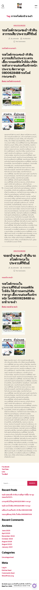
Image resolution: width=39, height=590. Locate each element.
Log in (4, 567)
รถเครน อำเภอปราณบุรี (27, 209)
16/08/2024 (26, 38)
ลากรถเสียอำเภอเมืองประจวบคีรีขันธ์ (24, 235)
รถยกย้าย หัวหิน (20, 151)
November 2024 (8, 536)
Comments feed (8, 573)
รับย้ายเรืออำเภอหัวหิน (20, 225)
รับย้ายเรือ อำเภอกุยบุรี (21, 217)
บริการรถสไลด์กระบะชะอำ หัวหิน (13, 139)
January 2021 (7, 547)
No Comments (20, 41)
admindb (16, 38)
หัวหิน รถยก (7, 237)
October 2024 (7, 539)
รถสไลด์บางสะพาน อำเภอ (23, 198)
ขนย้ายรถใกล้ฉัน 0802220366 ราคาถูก (16, 506)
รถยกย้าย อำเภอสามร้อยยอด (24, 157)
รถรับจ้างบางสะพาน (19, 182)
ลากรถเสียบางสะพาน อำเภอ (19, 227)
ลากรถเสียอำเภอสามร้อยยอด (24, 233)
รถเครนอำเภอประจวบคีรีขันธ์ (27, 211)
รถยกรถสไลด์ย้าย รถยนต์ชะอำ (20, 163)
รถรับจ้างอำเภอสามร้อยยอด (22, 188)
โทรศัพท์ (5, 474)
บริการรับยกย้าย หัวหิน (10, 362)
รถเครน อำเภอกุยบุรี (14, 207)
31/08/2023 (26, 268)
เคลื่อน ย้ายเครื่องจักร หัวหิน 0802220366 (17, 510)
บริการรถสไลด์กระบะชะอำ (28, 137)
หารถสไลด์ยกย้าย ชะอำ (25, 240)
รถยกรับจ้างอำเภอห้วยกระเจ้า (24, 176)
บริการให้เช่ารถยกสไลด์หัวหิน (16, 141)
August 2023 (7, 544)
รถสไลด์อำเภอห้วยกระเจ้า (21, 202)
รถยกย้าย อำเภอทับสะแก (15, 153)
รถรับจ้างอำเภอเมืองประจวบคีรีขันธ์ (22, 190)
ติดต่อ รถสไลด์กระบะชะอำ (11, 81)
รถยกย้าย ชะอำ (14, 147)
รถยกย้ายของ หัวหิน (28, 159)
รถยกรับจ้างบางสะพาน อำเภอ (22, 167)
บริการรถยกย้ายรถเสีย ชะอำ (12, 137)
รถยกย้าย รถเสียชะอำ (25, 149)
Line (3, 472)
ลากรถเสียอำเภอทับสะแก (19, 229)
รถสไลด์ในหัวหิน (16, 204)
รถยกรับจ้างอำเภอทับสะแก (23, 170)
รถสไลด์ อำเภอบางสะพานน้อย (25, 192)
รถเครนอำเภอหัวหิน (10, 213)
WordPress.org (8, 576)
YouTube (5, 469)
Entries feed (6, 570)
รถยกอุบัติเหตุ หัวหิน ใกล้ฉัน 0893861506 (17, 514)
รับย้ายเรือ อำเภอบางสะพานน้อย (23, 219)
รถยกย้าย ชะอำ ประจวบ (27, 147)
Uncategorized (19, 25)
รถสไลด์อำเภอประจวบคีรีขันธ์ (20, 200)
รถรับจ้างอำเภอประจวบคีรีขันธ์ (22, 186)
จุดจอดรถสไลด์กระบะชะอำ (12, 134)
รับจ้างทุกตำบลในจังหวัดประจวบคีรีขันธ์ (15, 215)
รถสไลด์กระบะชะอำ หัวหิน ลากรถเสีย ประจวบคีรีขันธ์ (19, 32)
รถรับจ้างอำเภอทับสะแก (15, 184)
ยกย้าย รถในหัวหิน (24, 145)
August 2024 (7, 541)
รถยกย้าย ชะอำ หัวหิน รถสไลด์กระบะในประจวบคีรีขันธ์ (19, 259)
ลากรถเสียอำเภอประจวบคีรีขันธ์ (23, 231)
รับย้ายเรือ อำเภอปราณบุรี (27, 221)
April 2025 (6, 533)
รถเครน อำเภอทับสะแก (27, 207)
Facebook (5, 467)
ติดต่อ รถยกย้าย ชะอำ (10, 307)
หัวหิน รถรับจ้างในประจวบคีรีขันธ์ (21, 237)
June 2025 (6, 531)
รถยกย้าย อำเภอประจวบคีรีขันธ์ (23, 155)
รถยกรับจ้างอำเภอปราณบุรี (21, 174)
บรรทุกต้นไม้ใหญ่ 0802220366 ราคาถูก (16, 501)
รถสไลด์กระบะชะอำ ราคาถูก (22, 196)
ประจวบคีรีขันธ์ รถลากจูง (23, 143)
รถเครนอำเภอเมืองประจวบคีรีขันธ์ (26, 213)
